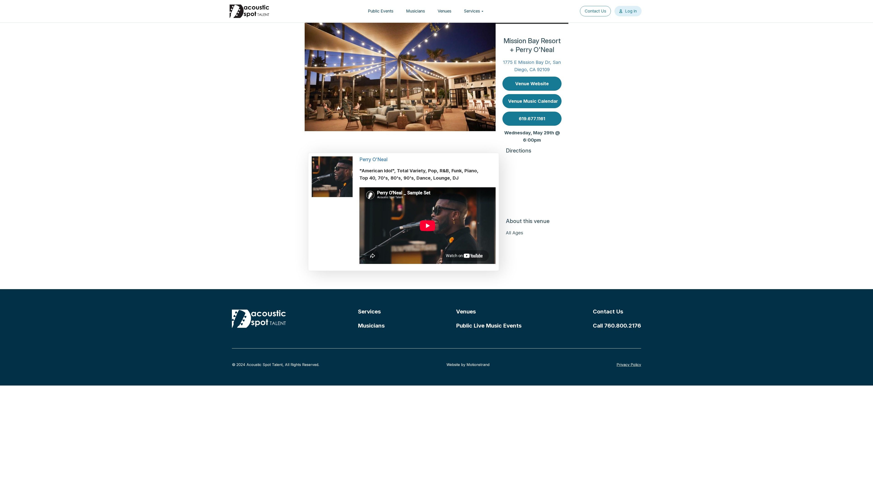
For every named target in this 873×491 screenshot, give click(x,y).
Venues (444, 11)
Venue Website (532, 83)
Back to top (862, 480)
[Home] (250, 11)
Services (472, 11)
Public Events (380, 11)
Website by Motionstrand (468, 364)
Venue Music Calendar (533, 101)
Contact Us (595, 11)
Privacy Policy (629, 364)
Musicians (415, 11)
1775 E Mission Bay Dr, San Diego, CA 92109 (532, 66)
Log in (631, 11)
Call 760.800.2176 (617, 325)
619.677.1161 (532, 118)
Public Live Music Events (489, 325)
